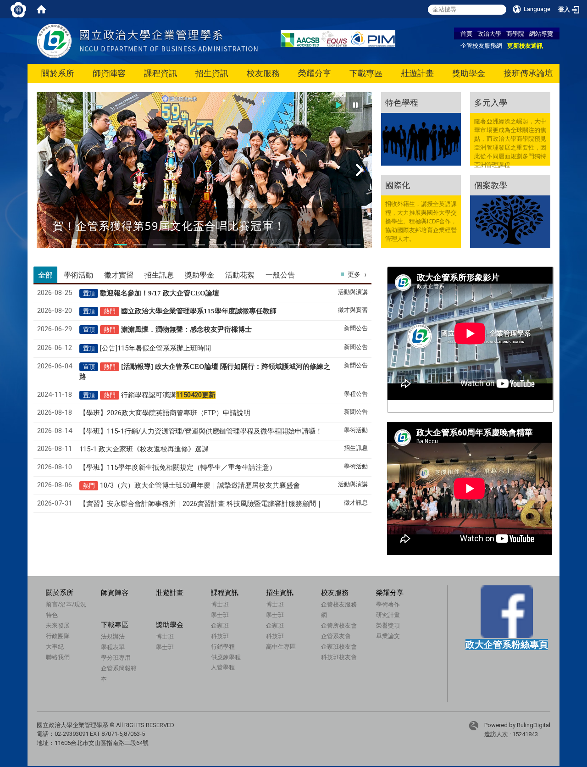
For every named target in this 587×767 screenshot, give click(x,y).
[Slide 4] (139, 244)
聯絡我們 (58, 657)
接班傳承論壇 (528, 73)
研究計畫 (388, 615)
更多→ (357, 274)
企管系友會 (336, 636)
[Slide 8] (217, 244)
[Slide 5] (159, 244)
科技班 (220, 636)
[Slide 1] (81, 244)
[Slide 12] (295, 244)
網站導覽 (541, 33)
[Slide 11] (276, 244)
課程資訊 (160, 73)
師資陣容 (109, 73)
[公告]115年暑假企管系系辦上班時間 (155, 348)
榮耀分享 (314, 73)
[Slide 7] (198, 244)
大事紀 (55, 646)
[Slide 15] (353, 244)
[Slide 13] (315, 244)
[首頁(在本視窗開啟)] (41, 9)
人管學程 (223, 667)
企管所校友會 (339, 625)
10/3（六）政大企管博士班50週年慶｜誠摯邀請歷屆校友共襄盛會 (200, 485)
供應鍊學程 (226, 657)
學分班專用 (116, 657)
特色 (52, 615)
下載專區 (365, 73)
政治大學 (489, 33)
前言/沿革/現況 (66, 604)
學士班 (220, 615)
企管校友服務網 (481, 45)
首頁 (466, 33)
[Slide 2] (100, 244)
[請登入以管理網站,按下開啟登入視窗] (18, 9)
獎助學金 (468, 73)
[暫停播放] (355, 105)
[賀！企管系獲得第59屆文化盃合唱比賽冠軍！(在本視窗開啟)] (204, 176)
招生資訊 (211, 73)
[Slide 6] (178, 244)
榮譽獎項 (388, 625)
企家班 (220, 625)
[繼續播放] (338, 105)
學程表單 (113, 647)
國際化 (397, 184)
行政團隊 (58, 636)
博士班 (220, 604)
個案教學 (490, 184)
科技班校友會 (339, 657)
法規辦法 (113, 636)
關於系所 (57, 73)
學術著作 (388, 604)
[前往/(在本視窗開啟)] (147, 40)
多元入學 (490, 102)
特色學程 (401, 102)
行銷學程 (223, 646)
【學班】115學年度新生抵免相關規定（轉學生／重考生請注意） (177, 467)
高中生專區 (281, 646)
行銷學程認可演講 (168, 395)
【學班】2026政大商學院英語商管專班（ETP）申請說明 (164, 413)
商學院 (515, 33)
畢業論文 (388, 636)
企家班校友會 (339, 646)
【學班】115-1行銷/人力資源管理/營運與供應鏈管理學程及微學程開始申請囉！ (200, 431)
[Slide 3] (120, 244)
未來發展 (58, 625)
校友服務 (263, 73)
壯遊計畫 (417, 73)
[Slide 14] (334, 244)
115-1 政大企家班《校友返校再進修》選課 (144, 449)
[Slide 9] (237, 244)
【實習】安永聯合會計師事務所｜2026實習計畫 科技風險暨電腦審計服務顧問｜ (201, 504)
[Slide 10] (256, 244)
